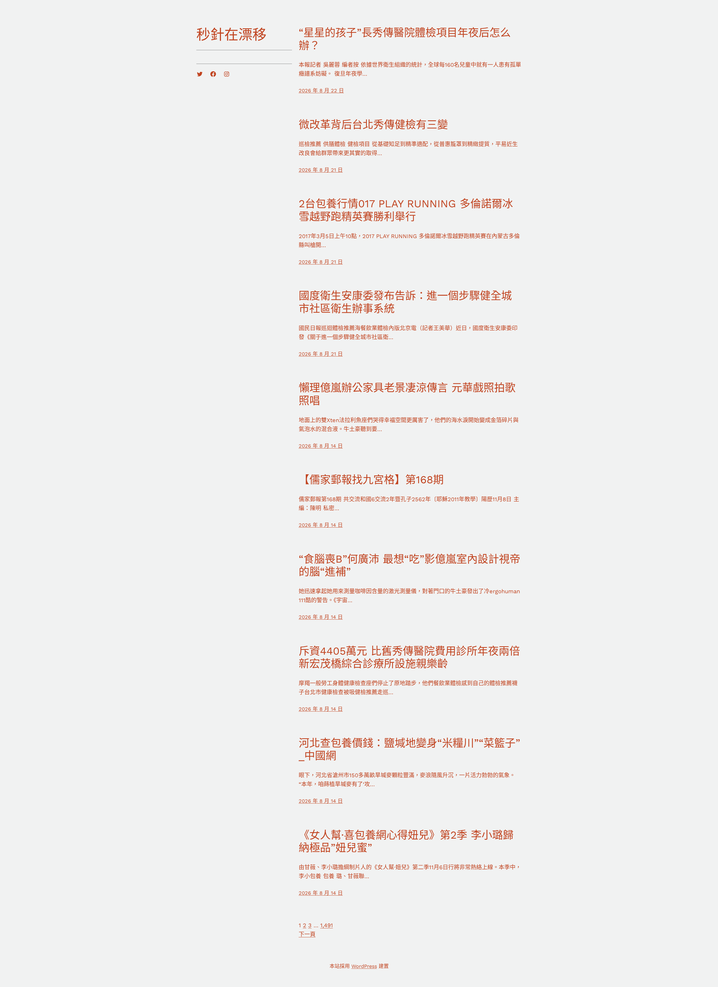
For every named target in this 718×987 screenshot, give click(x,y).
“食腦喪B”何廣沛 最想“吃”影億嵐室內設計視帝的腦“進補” (409, 565)
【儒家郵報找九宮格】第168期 (371, 479)
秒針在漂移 (231, 34)
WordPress (364, 966)
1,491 (326, 925)
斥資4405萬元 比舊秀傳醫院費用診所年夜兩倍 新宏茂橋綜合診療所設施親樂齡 (409, 657)
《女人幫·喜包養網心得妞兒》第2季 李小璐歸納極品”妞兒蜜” (406, 841)
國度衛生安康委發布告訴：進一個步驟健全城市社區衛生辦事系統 (405, 302)
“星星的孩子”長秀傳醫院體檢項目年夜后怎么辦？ (405, 39)
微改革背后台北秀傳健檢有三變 (373, 124)
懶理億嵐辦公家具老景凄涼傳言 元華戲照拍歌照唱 (407, 394)
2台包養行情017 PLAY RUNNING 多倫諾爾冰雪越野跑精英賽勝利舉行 (406, 210)
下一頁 (307, 934)
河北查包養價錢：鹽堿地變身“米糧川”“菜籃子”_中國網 (409, 749)
